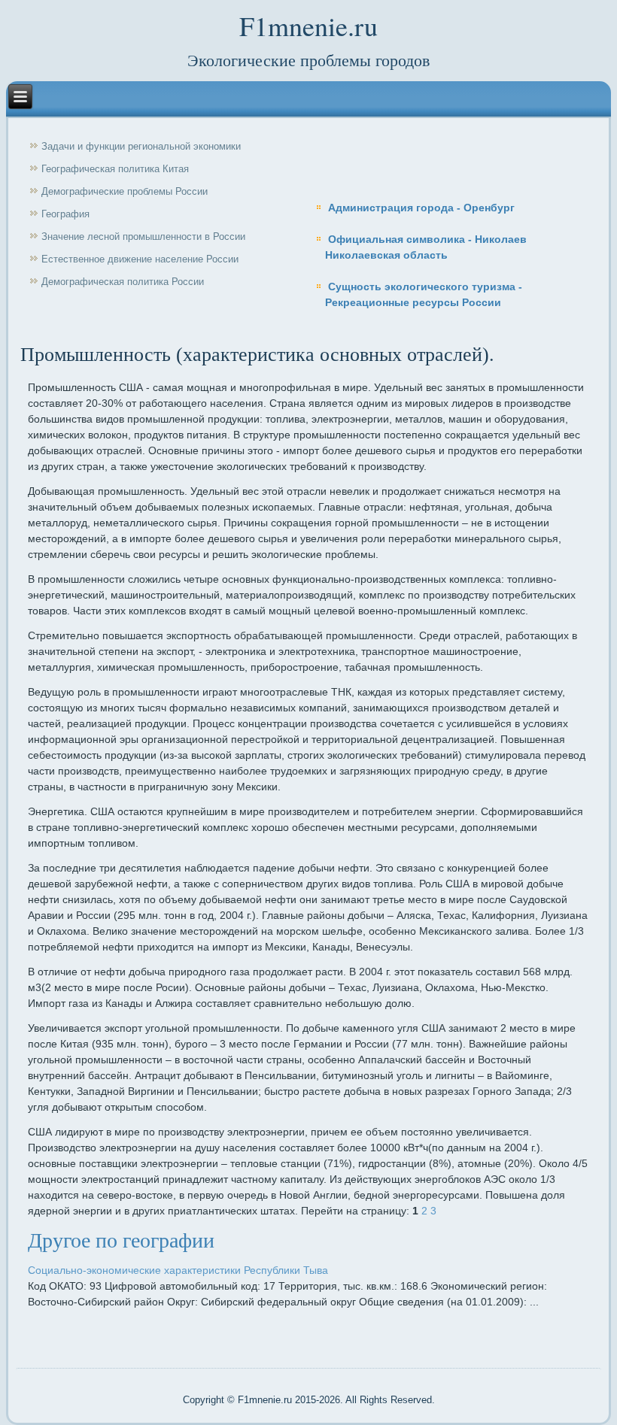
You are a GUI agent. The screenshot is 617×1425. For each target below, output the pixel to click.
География (65, 214)
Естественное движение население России (140, 259)
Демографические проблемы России (124, 191)
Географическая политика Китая (115, 168)
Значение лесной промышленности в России (143, 236)
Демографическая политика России (122, 281)
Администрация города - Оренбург (421, 208)
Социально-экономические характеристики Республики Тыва (178, 1270)
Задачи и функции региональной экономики (141, 146)
